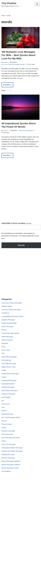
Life (2, 64)
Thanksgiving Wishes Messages (12, 448)
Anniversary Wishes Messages (11, 303)
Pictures (4, 421)
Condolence (5, 313)
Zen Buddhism (6, 471)
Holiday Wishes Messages (10, 373)
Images (3, 377)
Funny (3, 347)
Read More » (6, 85)
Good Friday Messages (9, 357)
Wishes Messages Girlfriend (10, 464)
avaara (5, 62)
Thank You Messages (8, 444)
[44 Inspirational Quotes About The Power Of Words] (20, 107)
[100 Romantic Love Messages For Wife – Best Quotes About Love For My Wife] (20, 37)
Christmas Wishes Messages (11, 309)
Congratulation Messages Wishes (12, 316)
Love (6, 64)
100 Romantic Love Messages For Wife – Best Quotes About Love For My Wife (18, 55)
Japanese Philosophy (8, 394)
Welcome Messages (8, 458)
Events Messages (7, 326)
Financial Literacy (7, 340)
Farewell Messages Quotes (10, 333)
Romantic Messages (8, 431)
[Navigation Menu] (37, 4)
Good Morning (6, 360)
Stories (3, 441)
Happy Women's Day (8, 367)
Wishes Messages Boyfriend (10, 461)
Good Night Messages (8, 363)
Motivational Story (7, 414)
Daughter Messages (8, 320)
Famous (4, 330)
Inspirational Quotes (7, 384)
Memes (3, 411)
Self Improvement (7, 434)
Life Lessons (5, 404)
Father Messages (7, 336)
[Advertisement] (20, 197)
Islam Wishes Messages (9, 390)
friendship (4, 343)
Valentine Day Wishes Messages (12, 451)
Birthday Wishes (6, 306)
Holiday (3, 370)
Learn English (5, 397)
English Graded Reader (9, 323)
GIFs (3, 353)
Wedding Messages (7, 454)
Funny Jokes (5, 350)
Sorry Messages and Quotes (10, 437)
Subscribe (21, 245)
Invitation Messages (8, 387)
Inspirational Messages (26, 130)
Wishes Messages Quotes (16, 64)
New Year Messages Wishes (10, 417)
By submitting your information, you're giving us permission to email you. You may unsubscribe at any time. (20, 235)
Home (3, 15)
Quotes (3, 427)
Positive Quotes (6, 424)
